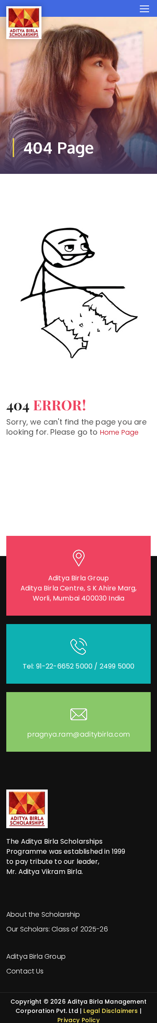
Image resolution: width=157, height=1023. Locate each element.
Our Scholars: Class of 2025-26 (57, 929)
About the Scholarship (43, 914)
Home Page (119, 432)
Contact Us (25, 971)
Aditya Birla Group (36, 956)
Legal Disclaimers (110, 1011)
